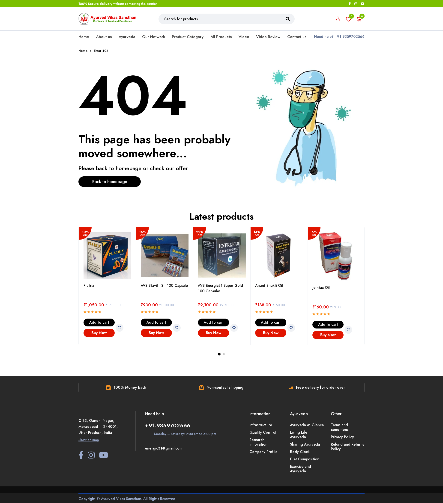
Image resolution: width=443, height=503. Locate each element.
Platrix (89, 285)
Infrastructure (260, 425)
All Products (221, 36)
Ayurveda (127, 36)
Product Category (188, 36)
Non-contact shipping (225, 387)
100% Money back (130, 387)
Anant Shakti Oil (269, 285)
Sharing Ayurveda (305, 444)
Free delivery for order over (320, 387)
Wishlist (351, 16)
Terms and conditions (339, 427)
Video (244, 36)
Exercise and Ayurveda (300, 469)
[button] (99, 322)
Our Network (153, 36)
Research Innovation (258, 442)
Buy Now (99, 332)
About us (104, 36)
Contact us (296, 36)
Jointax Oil (321, 287)
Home (83, 36)
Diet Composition (304, 459)
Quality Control (262, 432)
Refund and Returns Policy (347, 447)
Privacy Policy (342, 437)
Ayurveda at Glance (307, 425)
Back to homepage (109, 182)
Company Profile (263, 451)
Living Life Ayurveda (298, 435)
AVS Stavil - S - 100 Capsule (164, 285)
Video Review (268, 36)
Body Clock (300, 451)
